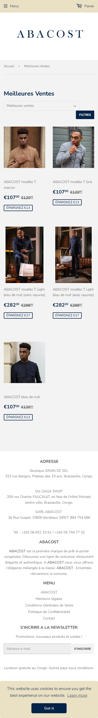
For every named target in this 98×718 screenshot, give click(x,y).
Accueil (9, 66)
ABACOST (49, 592)
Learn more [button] (77, 695)
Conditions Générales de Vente (49, 605)
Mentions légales (49, 598)
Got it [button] (49, 708)
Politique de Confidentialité (49, 611)
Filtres (85, 115)
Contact (49, 618)
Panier (88, 6)
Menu (14, 6)
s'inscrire (82, 649)
